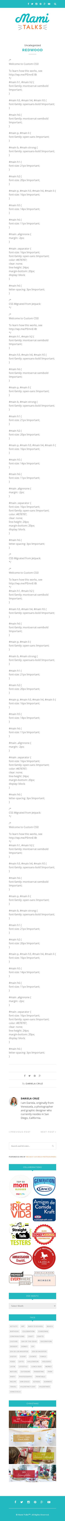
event (23, 1356)
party (12, 1376)
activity (14, 1326)
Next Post (48, 1132)
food (12, 1361)
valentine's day (27, 1387)
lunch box (36, 1366)
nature (13, 1371)
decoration (46, 1341)
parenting (39, 1371)
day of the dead (29, 1341)
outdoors (25, 1371)
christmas (43, 1331)
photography (25, 1376)
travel (13, 1387)
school (36, 1381)
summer (48, 1381)
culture (14, 1341)
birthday (14, 1331)
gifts (21, 1361)
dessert (14, 1346)
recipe (13, 1381)
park (50, 1371)
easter (13, 1356)
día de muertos (39, 1351)
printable (40, 1376)
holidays (46, 1361)
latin (12, 1366)
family (43, 1356)
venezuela (15, 1392)
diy (32, 1346)
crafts (40, 1336)
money (48, 1366)
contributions (17, 1336)
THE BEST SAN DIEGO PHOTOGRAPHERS (41, 1157)
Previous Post (20, 1132)
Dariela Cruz (34, 1083)
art (22, 1326)
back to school (35, 1326)
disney (24, 1346)
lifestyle (23, 1366)
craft (30, 1336)
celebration (29, 1331)
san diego (25, 1381)
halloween (32, 1361)
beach (50, 1326)
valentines (44, 1387)
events (33, 1356)
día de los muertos (19, 1351)
